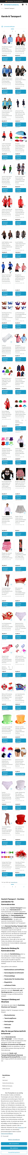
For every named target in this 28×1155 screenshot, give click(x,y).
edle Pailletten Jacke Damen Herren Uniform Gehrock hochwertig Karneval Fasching (7, 245)
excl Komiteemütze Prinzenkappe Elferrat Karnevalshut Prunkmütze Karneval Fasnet (20, 316)
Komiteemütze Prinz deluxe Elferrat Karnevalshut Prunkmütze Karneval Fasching (7, 316)
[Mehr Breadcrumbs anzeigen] (2, 8)
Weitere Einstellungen (14, 1139)
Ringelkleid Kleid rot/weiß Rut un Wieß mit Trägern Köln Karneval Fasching (20, 555)
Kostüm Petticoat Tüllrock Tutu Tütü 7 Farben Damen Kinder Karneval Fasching (20, 414)
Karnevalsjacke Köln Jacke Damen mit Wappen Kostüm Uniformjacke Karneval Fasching (7, 485)
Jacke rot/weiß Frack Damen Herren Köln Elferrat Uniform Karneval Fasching (7, 212)
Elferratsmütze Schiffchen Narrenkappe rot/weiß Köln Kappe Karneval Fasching (20, 591)
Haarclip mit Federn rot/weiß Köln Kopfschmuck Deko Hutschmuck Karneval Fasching (20, 865)
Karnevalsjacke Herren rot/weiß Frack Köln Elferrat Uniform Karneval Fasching (19, 212)
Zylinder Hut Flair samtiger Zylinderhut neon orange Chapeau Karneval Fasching (20, 730)
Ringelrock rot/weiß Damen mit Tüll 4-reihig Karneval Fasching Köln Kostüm (7, 555)
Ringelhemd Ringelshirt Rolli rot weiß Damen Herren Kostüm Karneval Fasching (20, 278)
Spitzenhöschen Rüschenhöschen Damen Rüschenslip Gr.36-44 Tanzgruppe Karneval (20, 626)
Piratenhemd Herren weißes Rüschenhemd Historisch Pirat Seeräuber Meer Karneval (7, 520)
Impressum (21, 1127)
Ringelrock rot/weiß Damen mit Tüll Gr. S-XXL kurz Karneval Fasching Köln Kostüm (20, 484)
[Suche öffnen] (26, 4)
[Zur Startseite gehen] (11, 4)
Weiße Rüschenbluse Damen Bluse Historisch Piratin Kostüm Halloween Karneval (20, 452)
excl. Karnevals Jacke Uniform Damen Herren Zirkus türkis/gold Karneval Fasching (7, 114)
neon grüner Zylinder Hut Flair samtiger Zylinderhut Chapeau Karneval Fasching (7, 729)
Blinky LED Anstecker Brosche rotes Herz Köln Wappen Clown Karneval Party (7, 696)
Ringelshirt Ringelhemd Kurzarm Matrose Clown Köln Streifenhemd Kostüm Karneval (20, 349)
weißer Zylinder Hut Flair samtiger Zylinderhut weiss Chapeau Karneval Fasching (20, 795)
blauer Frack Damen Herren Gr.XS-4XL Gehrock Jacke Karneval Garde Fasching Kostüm (7, 278)
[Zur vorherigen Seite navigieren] (4, 31)
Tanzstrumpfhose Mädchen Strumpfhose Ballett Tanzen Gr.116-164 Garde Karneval (7, 830)
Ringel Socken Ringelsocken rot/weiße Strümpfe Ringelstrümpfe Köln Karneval (7, 659)
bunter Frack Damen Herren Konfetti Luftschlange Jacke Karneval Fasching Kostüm (20, 179)
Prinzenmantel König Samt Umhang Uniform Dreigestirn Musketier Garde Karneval (20, 381)
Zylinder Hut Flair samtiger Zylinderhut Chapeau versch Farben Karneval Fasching (7, 452)
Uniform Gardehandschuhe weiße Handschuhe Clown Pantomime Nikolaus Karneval (6, 349)
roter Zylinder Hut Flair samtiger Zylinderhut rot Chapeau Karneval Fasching (19, 830)
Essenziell (5, 1136)
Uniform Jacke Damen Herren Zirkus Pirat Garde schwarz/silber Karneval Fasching (20, 81)
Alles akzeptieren (14, 1144)
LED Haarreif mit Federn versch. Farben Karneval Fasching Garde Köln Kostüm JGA (20, 659)
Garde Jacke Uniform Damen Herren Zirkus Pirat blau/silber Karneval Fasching (7, 80)
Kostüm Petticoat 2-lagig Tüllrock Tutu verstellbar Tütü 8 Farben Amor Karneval (7, 381)
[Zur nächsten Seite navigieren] (24, 31)
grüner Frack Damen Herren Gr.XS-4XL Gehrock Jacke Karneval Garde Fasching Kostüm (7, 179)
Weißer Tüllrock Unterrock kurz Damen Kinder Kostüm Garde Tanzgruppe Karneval (20, 520)
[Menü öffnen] (1, 4)
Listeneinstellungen (9, 26)
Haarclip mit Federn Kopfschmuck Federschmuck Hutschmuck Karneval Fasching (7, 763)
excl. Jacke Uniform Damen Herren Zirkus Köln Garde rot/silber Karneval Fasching (20, 49)
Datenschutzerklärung (7, 1133)
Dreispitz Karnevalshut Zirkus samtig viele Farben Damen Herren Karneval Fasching (20, 147)
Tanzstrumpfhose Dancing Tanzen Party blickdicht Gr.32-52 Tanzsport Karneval (7, 591)
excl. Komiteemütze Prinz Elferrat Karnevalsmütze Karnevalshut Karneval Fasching (20, 697)
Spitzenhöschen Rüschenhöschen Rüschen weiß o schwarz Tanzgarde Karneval (20, 763)
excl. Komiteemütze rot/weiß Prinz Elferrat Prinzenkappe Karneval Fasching (7, 626)
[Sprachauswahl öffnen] (22, 4)
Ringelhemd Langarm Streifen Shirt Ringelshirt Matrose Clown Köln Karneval (7, 49)
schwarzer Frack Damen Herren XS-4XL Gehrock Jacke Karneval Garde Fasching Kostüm (20, 114)
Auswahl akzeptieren (14, 1152)
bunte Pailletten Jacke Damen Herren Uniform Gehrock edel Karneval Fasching (20, 245)
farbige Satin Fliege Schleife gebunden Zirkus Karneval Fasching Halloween (7, 864)
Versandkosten (14, 882)
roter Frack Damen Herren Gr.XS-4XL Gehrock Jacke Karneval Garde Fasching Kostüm (6, 147)
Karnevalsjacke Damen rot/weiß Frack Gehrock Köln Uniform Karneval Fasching (6, 414)
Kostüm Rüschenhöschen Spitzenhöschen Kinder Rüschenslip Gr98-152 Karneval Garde (6, 796)
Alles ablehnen (14, 1148)
